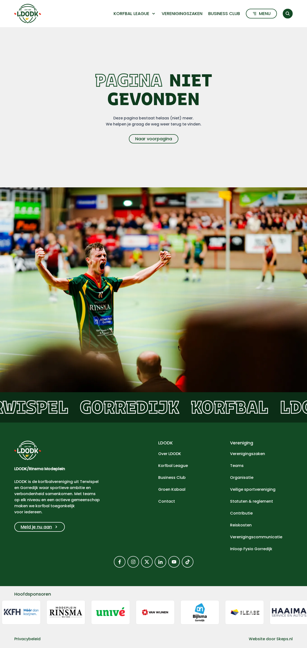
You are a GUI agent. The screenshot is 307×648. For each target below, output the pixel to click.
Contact (166, 501)
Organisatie (241, 477)
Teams (237, 465)
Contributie (241, 513)
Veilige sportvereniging (252, 489)
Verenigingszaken (182, 13)
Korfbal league (131, 13)
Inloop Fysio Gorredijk (251, 549)
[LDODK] (27, 13)
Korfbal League (173, 465)
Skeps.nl (284, 639)
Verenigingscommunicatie (256, 537)
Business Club (224, 13)
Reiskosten (241, 525)
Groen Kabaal (171, 489)
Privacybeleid (27, 639)
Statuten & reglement (251, 501)
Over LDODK (169, 454)
